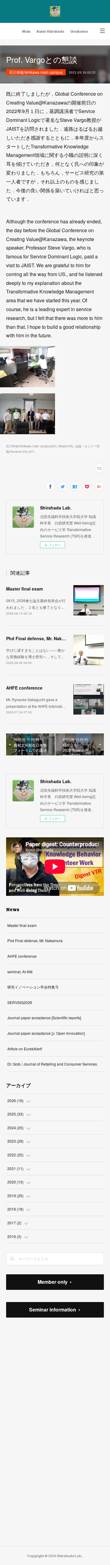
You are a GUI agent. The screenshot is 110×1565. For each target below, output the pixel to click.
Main (26, 31)
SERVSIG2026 (19, 1002)
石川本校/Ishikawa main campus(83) (31, 446)
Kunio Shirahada (50, 31)
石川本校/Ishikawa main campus (36, 72)
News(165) (65, 446)
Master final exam (24, 589)
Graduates (79, 31)
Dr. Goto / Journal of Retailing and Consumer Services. (52, 1063)
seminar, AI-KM (19, 971)
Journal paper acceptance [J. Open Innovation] (46, 1033)
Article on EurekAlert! (24, 1048)
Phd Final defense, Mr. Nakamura (40, 638)
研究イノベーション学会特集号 (33, 986)
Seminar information (52, 1309)
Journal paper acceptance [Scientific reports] (44, 1017)
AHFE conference (24, 688)
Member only (53, 1281)
